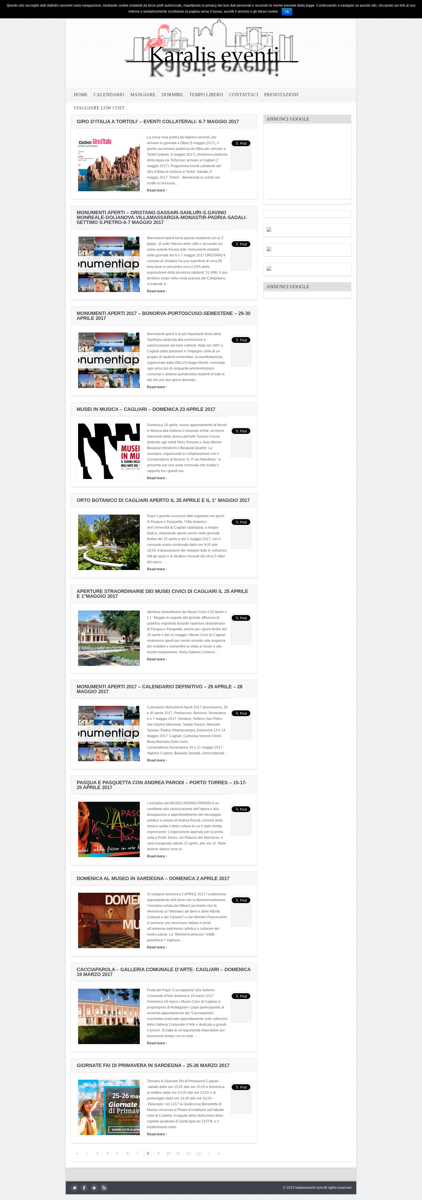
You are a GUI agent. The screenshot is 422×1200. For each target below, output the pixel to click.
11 (178, 1153)
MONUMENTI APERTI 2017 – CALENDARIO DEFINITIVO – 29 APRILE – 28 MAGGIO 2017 (159, 689)
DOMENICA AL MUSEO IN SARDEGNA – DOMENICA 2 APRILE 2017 (153, 878)
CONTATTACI (243, 94)
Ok (287, 12)
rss (104, 1188)
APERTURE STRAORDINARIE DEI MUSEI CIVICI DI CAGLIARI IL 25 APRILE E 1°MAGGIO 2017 (162, 594)
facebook (84, 1188)
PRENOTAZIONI (281, 94)
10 (168, 1153)
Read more (157, 190)
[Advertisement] (310, 163)
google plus (94, 1188)
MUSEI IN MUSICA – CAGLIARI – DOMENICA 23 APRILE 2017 (146, 409)
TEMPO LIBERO (206, 94)
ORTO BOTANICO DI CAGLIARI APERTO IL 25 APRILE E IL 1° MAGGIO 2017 (163, 500)
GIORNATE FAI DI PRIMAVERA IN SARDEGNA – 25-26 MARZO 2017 (153, 1065)
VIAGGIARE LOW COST (99, 107)
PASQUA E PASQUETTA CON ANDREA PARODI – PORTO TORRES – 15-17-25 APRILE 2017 (162, 785)
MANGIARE (143, 94)
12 (188, 1153)
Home (81, 94)
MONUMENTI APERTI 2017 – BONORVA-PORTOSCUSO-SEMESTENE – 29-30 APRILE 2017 (163, 316)
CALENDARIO (109, 94)
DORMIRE (172, 94)
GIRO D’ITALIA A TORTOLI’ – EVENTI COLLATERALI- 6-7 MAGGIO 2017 (158, 121)
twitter (74, 1188)
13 (198, 1153)
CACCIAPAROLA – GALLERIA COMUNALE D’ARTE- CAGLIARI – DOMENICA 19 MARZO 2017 (163, 972)
